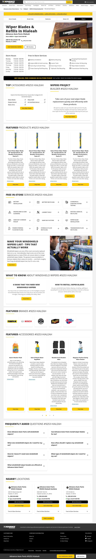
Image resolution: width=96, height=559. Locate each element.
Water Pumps (84, 5)
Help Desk (6, 541)
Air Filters (50, 5)
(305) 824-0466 (14, 496)
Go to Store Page (19, 505)
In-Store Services (64, 538)
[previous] (42, 415)
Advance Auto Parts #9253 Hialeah (18, 488)
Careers (31, 538)
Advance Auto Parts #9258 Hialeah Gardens (48, 488)
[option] (15, 159)
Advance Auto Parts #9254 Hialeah (76, 488)
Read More (12, 265)
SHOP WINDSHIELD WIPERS (15, 47)
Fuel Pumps (28, 5)
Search (69, 2)
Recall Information (8, 536)
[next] (53, 415)
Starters (65, 5)
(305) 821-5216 (72, 496)
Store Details (12, 19)
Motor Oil (43, 5)
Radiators (71, 5)
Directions (31, 47)
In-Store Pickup (64, 541)
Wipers (92, 5)
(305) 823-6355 (43, 496)
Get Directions (20, 502)
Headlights (36, 5)
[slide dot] (46, 415)
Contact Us (6, 538)
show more (10, 181)
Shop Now (15, 184)
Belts (77, 5)
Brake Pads (12, 5)
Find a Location (48, 518)
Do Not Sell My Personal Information (58, 550)
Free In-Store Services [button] (14, 511)
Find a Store (63, 536)
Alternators (20, 5)
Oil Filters (58, 5)
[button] (19, 202)
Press (30, 541)
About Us (31, 536)
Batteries (4, 5)
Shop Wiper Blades (27, 108)
